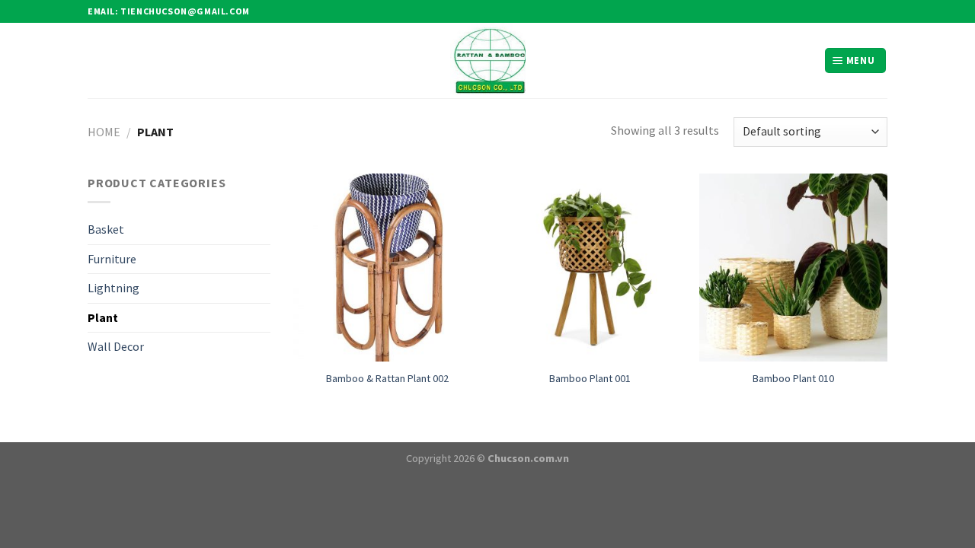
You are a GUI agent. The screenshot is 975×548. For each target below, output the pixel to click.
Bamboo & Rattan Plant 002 (387, 378)
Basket (106, 229)
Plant (103, 317)
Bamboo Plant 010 (793, 378)
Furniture (112, 258)
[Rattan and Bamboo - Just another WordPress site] (487, 60)
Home (104, 131)
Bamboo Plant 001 (590, 378)
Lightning (113, 287)
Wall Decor (116, 346)
